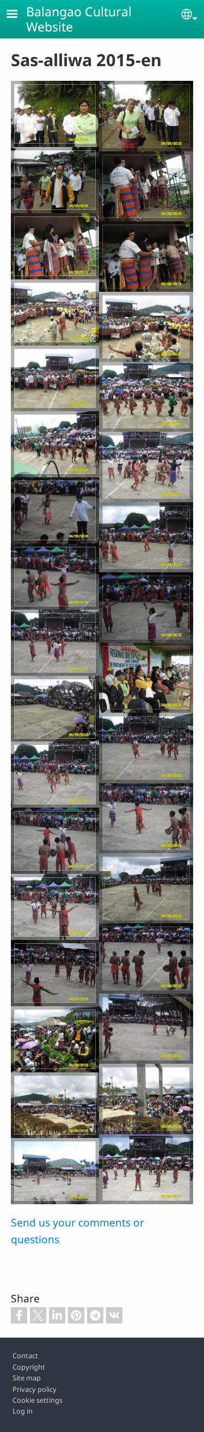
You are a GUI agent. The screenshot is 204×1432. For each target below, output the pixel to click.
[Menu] (18, 14)
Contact (25, 1355)
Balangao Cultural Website (79, 19)
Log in (23, 1411)
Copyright (29, 1367)
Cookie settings (38, 1400)
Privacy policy (35, 1389)
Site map (27, 1378)
